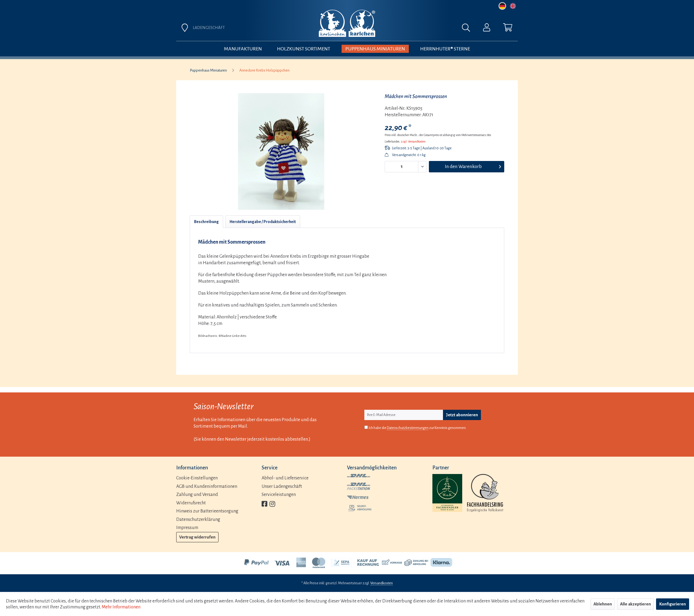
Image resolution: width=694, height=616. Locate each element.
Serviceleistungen (279, 494)
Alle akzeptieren (635, 604)
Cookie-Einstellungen (197, 478)
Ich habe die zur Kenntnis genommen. (418, 428)
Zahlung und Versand (197, 494)
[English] (513, 6)
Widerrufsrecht (191, 503)
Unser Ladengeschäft (282, 486)
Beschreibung (206, 222)
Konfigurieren (672, 604)
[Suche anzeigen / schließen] (468, 29)
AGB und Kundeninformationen (206, 486)
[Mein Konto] (487, 28)
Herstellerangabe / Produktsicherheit (263, 222)
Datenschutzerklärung (198, 519)
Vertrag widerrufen (197, 537)
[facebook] (264, 504)
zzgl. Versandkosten (413, 141)
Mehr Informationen (121, 607)
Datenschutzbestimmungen (408, 428)
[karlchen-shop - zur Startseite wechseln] (347, 23)
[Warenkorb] (508, 28)
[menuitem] (407, 29)
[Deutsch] (502, 6)
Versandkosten (381, 583)
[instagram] (272, 504)
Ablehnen (602, 604)
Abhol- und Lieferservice (285, 478)
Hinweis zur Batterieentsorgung (207, 511)
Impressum (187, 527)
